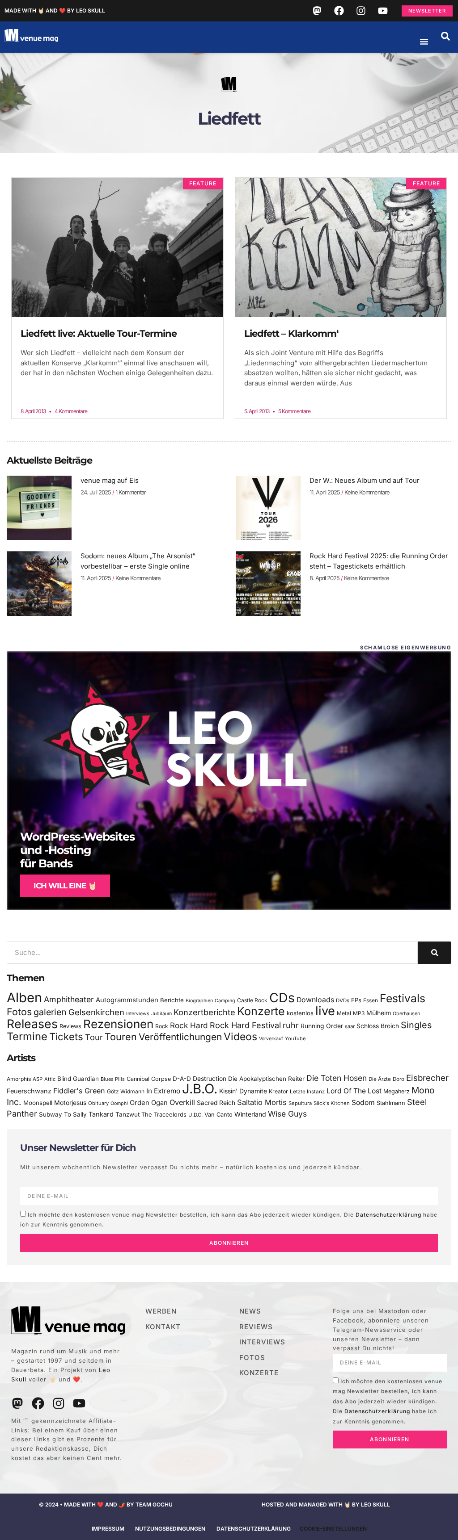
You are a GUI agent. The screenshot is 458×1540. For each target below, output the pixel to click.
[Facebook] (339, 11)
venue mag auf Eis (110, 480)
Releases (32, 1024)
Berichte (172, 1000)
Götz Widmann (125, 1091)
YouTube (295, 1038)
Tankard (101, 1114)
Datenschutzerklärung (388, 1214)
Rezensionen (118, 1024)
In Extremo (163, 1091)
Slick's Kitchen (332, 1103)
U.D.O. (195, 1115)
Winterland (250, 1114)
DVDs (342, 1000)
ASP (37, 1079)
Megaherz (396, 1091)
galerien (50, 1012)
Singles (416, 1025)
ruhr (291, 1025)
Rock (161, 1026)
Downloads (315, 1000)
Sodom (363, 1102)
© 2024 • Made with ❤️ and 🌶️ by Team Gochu (106, 1504)
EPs (356, 1000)
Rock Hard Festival (245, 1025)
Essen (370, 1000)
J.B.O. (199, 1088)
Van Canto (218, 1114)
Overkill (182, 1102)
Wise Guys (287, 1113)
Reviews (70, 1026)
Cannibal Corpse (149, 1078)
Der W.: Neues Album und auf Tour (365, 480)
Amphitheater (69, 999)
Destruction (209, 1078)
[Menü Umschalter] (424, 41)
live (325, 1011)
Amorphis (19, 1078)
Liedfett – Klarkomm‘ (291, 333)
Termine (27, 1036)
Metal (344, 1013)
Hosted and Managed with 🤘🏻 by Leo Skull (326, 1504)
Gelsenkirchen (96, 1012)
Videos (240, 1036)
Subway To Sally (63, 1114)
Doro (398, 1079)
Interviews (137, 1014)
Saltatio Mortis (262, 1102)
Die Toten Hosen (336, 1078)
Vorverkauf (271, 1039)
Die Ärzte (380, 1079)
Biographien (199, 1001)
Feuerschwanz (29, 1091)
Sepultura (300, 1103)
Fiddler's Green (79, 1090)
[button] (445, 36)
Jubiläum (161, 1014)
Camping (225, 1001)
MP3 (359, 1013)
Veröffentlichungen (180, 1036)
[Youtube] (383, 11)
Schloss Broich (377, 1025)
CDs (282, 997)
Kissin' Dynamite (243, 1091)
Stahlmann (391, 1103)
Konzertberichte (204, 1012)
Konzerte (261, 1011)
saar (350, 1026)
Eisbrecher (427, 1078)
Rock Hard (189, 1025)
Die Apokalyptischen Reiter (266, 1078)
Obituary (98, 1103)
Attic (49, 1079)
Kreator (278, 1091)
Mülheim (378, 1013)
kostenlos (300, 1013)
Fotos (19, 1011)
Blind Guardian (78, 1078)
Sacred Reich (216, 1102)
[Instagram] (361, 11)
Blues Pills (113, 1079)
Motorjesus (70, 1102)
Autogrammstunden (127, 1000)
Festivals (402, 998)
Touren (121, 1036)
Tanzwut (127, 1114)
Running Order (322, 1025)
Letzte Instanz (307, 1091)
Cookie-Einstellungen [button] (333, 1528)
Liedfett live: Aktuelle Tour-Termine (99, 333)
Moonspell (37, 1102)
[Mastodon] (317, 11)
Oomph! (119, 1103)
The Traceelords (164, 1114)
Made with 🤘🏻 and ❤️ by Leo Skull (54, 10)
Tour (94, 1037)
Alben (24, 997)
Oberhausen (406, 1013)
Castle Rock (252, 1000)
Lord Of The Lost (354, 1091)
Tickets (66, 1036)
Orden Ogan (149, 1103)
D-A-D (182, 1078)
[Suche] (434, 953)
